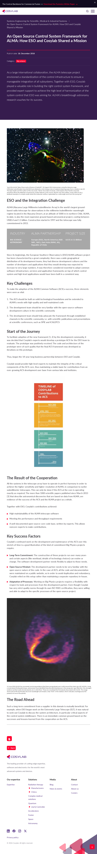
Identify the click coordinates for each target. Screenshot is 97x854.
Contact (74, 784)
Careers (74, 793)
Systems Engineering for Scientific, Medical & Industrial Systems (37, 21)
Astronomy (32, 823)
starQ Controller (38, 807)
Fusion (31, 815)
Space (30, 819)
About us (75, 788)
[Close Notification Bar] (94, 2)
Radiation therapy (35, 784)
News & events (56, 788)
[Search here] (87, 11)
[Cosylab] (16, 757)
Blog (51, 784)
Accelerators (33, 811)
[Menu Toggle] (93, 11)
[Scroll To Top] (92, 846)
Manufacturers (37, 788)
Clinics (34, 792)
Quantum (32, 803)
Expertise (11, 784)
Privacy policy (12, 837)
